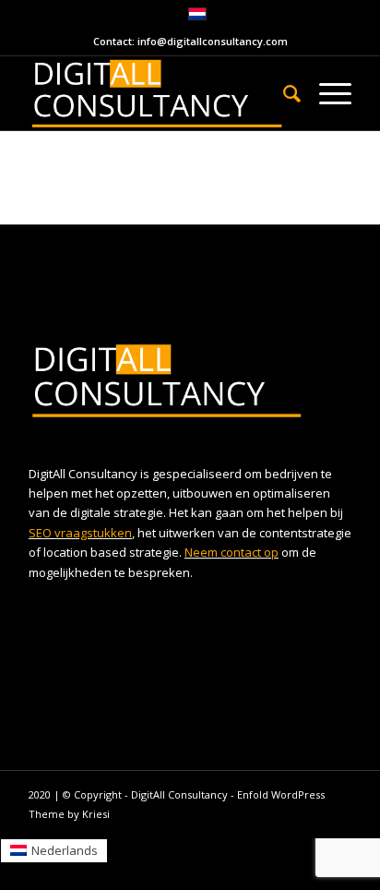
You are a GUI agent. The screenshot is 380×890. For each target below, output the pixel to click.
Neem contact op (231, 552)
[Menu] (326, 93)
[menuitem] (283, 93)
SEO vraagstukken (80, 532)
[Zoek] (283, 93)
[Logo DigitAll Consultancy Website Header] (158, 93)
